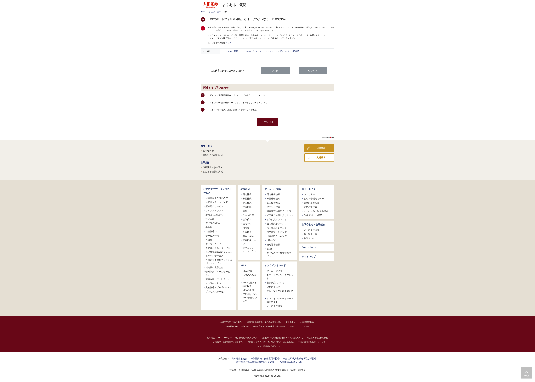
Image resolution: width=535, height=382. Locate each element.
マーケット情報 (273, 189)
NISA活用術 (249, 290)
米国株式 (247, 198)
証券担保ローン (249, 242)
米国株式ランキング (277, 228)
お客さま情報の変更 (213, 171)
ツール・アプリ (274, 271)
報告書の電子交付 (214, 267)
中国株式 (247, 203)
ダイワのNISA (213, 223)
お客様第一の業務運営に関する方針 (228, 342)
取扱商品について (275, 282)
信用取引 (247, 223)
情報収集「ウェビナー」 (218, 279)
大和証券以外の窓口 (213, 155)
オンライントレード (216, 283)
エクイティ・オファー (299, 326)
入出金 (209, 240)
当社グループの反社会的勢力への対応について (282, 338)
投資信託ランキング (277, 236)
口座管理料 (211, 231)
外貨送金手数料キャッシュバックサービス (219, 261)
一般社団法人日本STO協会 (291, 362)
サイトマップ (309, 256)
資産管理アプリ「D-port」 (219, 287)
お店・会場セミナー (314, 198)
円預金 (246, 228)
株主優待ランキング (277, 232)
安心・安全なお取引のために (280, 292)
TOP (526, 376)
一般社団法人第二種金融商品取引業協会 (254, 362)
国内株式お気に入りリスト (280, 211)
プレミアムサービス (216, 291)
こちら (229, 43)
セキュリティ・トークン (249, 249)
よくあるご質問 (215, 12)
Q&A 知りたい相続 (313, 215)
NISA (243, 265)
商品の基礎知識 (311, 203)
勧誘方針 (245, 326)
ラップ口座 (248, 215)
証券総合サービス (214, 206)
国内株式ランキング (277, 223)
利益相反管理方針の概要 (317, 338)
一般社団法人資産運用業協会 (265, 358)
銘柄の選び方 (310, 207)
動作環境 (211, 338)
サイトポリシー (225, 338)
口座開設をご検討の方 (217, 198)
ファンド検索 (273, 207)
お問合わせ (206, 146)
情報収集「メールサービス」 (218, 273)
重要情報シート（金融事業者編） (300, 322)
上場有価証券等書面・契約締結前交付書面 (263, 322)
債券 (245, 211)
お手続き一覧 (310, 234)
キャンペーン (309, 247)
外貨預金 (247, 232)
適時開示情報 (273, 244)
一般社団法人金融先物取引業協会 (300, 358)
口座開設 (321, 148)
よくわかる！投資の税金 (316, 211)
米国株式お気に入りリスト (280, 215)
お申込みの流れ (249, 277)
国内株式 (247, 194)
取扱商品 (245, 189)
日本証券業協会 (239, 358)
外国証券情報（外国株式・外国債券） (269, 326)
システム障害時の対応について (269, 346)
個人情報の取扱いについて (247, 338)
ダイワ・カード (213, 244)
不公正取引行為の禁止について (311, 342)
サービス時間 (212, 235)
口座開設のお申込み (213, 167)
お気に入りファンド (277, 219)
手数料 (209, 227)
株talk (269, 249)
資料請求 (321, 157)
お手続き (205, 162)
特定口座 (210, 219)
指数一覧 (271, 240)
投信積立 (247, 219)
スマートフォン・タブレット (280, 277)
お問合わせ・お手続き (313, 224)
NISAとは (247, 271)
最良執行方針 (232, 326)
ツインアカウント (214, 210)
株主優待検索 (273, 203)
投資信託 (247, 207)
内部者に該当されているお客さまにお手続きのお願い (271, 342)
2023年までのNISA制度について (250, 297)
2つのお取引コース (215, 215)
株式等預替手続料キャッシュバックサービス (219, 254)
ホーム (203, 12)
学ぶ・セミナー (310, 189)
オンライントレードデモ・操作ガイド (280, 300)
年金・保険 (248, 236)
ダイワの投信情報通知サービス (280, 254)
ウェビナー (309, 194)
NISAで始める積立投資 (250, 284)
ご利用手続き (273, 287)
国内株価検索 (273, 194)
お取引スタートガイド (217, 202)
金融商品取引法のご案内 (231, 322)
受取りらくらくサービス (218, 248)
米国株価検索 (273, 198)
